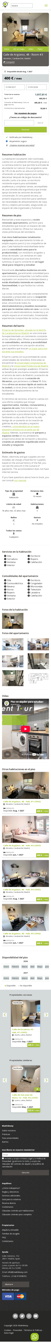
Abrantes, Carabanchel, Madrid (16, 58)
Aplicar (40, 122)
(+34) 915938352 (19, 1276)
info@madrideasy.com (17, 1272)
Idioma (8, 1284)
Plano (40, 49)
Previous (5, 29)
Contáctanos (7, 1207)
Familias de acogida (10, 1233)
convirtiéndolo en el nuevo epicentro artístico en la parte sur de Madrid (20, 429)
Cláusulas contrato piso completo (17, 1214)
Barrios (5, 1142)
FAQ (4, 1237)
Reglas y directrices (10, 1192)
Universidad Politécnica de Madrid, (31, 365)
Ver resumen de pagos (25, 113)
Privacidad (17, 1330)
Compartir (10, 62)
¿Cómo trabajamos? (11, 1188)
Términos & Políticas (33, 1330)
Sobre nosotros (9, 1130)
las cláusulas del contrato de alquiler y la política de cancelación (23, 1164)
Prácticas (6, 1134)
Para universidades (10, 1138)
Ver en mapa (18, 49)
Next (46, 29)
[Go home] (5, 4)
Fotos (6, 49)
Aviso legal (8, 1333)
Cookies (7, 1330)
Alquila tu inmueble (10, 1230)
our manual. (20, 480)
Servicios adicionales (11, 1195)
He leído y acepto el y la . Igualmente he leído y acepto (24, 1162)
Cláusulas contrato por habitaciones (18, 1210)
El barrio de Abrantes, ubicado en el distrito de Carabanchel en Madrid (24, 332)
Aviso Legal (27, 1158)
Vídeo (31, 49)
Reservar (25, 129)
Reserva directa (9, 1203)
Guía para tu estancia (11, 1199)
